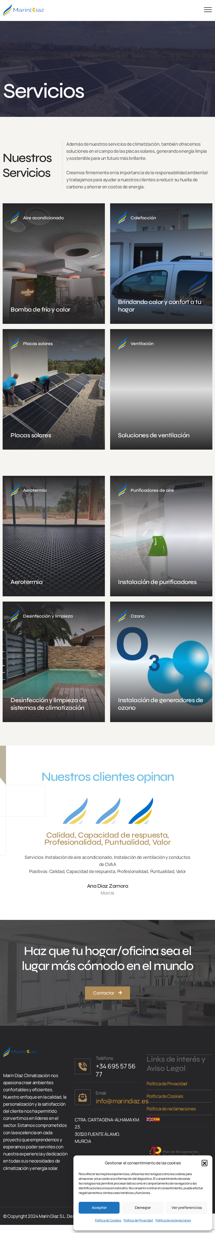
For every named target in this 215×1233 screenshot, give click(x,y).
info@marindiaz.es (122, 1101)
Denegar (143, 1207)
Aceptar (99, 1207)
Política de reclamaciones (173, 1220)
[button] (204, 1162)
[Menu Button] (206, 10)
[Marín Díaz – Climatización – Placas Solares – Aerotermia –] (23, 10)
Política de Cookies (108, 1220)
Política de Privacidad (138, 1220)
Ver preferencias (186, 1207)
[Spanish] (156, 1119)
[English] (150, 1119)
